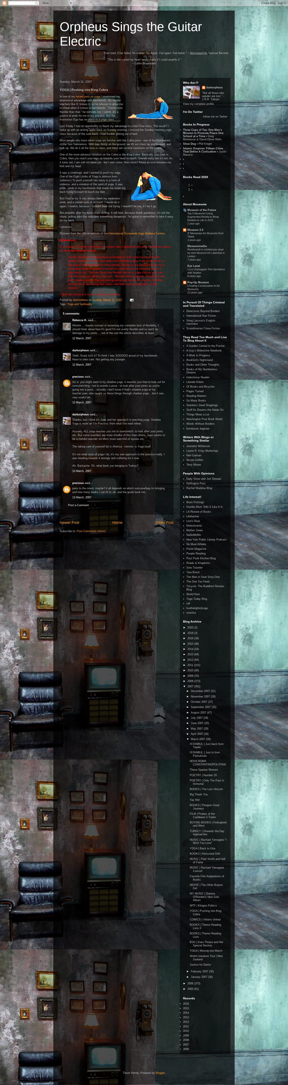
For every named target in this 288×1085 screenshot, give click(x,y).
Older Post (165, 522)
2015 (190, 643)
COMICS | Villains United (205, 919)
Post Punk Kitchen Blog (201, 558)
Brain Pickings (195, 502)
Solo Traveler (194, 567)
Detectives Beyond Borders (203, 311)
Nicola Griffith (194, 460)
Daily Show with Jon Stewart (203, 478)
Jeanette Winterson (198, 446)
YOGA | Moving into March (206, 950)
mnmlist (191, 612)
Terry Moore (193, 464)
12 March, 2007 (81, 338)
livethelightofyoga (197, 608)
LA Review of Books (198, 511)
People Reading (196, 553)
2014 (190, 649)
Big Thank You (199, 794)
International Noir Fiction (201, 315)
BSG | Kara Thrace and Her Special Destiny (206, 943)
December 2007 (201, 691)
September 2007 (201, 707)
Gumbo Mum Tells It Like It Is (204, 506)
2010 (190, 670)
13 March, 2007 (81, 402)
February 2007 (200, 971)
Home (117, 522)
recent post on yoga (88, 96)
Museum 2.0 (195, 229)
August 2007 (199, 712)
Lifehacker (192, 516)
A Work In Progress (198, 355)
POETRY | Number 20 (203, 775)
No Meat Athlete (196, 544)
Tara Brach (193, 572)
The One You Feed (197, 581)
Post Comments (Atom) (91, 531)
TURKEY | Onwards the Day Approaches (207, 833)
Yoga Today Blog (196, 598)
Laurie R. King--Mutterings (202, 450)
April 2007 (197, 733)
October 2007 (199, 701)
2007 (190, 686)
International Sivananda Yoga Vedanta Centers (136, 233)
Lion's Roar (193, 521)
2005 (190, 988)
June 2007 (197, 723)
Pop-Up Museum (198, 282)
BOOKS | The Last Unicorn (206, 789)
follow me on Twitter (215, 116)
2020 (190, 627)
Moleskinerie (194, 525)
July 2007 (197, 717)
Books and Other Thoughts (202, 364)
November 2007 (201, 696)
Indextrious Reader (197, 377)
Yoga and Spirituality (79, 304)
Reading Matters (196, 395)
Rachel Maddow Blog (199, 488)
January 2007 (199, 976)
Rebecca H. (79, 320)
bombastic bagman (198, 428)
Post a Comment (78, 505)
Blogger (160, 1072)
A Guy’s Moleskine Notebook (204, 350)
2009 (190, 675)
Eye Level (193, 266)
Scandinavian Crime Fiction (203, 328)
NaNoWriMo (193, 534)
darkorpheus (80, 350)
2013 (190, 654)
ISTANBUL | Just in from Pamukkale (205, 754)
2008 (190, 681)
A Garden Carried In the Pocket (205, 345)
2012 (190, 659)
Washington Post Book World (204, 419)
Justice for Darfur (200, 964)
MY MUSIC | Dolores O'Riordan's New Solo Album (204, 897)
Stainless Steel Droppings (202, 405)
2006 (190, 983)
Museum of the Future (201, 210)
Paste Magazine (196, 548)
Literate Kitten (194, 382)
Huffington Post (195, 483)
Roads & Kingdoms (198, 563)
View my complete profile (198, 103)
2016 (190, 638)
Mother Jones (194, 530)
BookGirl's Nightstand (199, 360)
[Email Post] (131, 299)
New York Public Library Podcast (206, 539)
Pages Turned (194, 391)
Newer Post (69, 522)
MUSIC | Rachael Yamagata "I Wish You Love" (208, 841)
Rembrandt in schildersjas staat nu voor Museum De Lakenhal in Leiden (206, 253)
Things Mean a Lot (197, 414)
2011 (190, 665)
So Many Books (196, 400)
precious (78, 376)
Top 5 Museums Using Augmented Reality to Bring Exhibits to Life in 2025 (203, 217)
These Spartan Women (204, 769)
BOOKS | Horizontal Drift (205, 853)
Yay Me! (195, 799)
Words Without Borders (200, 423)
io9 (188, 603)
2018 (190, 633)
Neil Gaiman (193, 455)
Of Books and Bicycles (200, 386)
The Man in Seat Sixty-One (203, 576)
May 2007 (197, 728)
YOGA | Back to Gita (202, 848)
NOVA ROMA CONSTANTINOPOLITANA (208, 762)
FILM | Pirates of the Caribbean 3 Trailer (203, 815)
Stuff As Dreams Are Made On (204, 409)
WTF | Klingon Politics (203, 905)
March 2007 (198, 739)
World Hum (193, 594)
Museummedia (197, 246)
